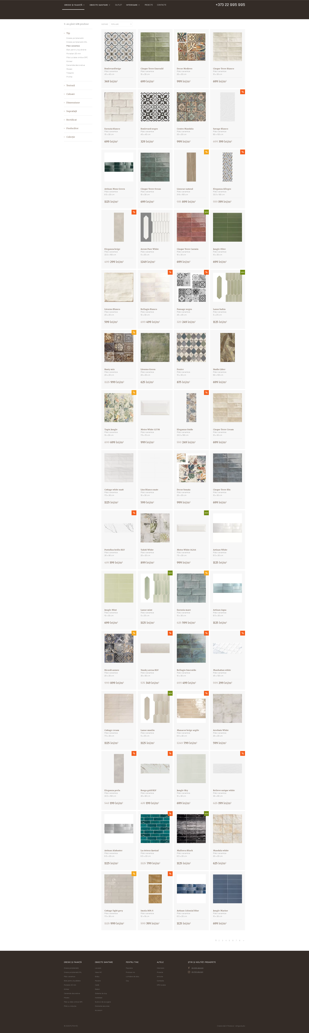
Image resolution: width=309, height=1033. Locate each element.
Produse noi (130, 972)
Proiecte (149, 5)
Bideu (97, 976)
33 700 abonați (197, 972)
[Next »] (243, 940)
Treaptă (70, 73)
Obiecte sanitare (99, 5)
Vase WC (98, 972)
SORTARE (104, 24)
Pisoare (98, 981)
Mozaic (69, 69)
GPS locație (161, 985)
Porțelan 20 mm (73, 54)
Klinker (69, 61)
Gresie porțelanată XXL (76, 42)
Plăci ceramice (73, 46)
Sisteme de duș (101, 993)
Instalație (98, 998)
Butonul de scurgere (103, 1002)
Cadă (97, 985)
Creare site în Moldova (225, 1026)
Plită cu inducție (70, 1006)
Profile (69, 77)
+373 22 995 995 (230, 4)
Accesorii (98, 1010)
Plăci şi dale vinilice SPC (77, 57)
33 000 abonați (198, 968)
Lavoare (98, 968)
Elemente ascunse (102, 1006)
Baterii (97, 989)
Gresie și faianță (73, 5)
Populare (129, 968)
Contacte (161, 5)
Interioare (131, 5)
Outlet (118, 5)
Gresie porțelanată (75, 38)
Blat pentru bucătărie (76, 50)
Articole (160, 976)
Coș (127, 981)
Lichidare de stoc (132, 976)
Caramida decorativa (75, 65)
